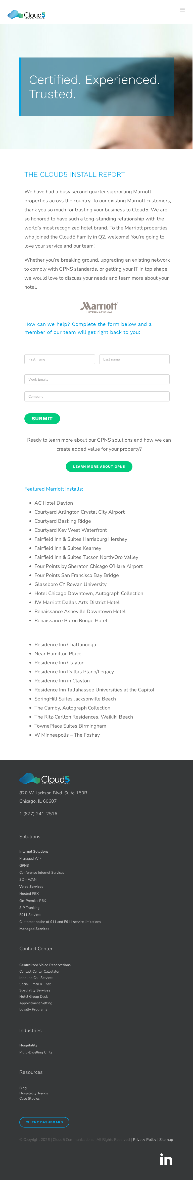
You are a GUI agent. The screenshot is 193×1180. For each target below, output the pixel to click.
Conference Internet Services (41, 872)
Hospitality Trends (33, 1093)
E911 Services (30, 914)
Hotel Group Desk (33, 996)
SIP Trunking (29, 907)
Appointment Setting (35, 1003)
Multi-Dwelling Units (35, 1052)
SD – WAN (27, 879)
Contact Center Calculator (39, 971)
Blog (23, 1088)
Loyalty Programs (33, 1009)
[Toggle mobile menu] (182, 9)
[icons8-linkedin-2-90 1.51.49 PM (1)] (166, 1154)
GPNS (24, 865)
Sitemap (166, 1139)
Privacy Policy (144, 1139)
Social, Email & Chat (35, 984)
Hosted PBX (29, 893)
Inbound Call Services (36, 977)
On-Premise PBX (32, 900)
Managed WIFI (30, 858)
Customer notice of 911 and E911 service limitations (60, 921)
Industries (30, 1030)
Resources (31, 1072)
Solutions (29, 836)
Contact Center (36, 948)
